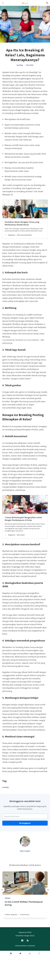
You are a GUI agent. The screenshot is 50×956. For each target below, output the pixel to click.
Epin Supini (25, 851)
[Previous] (2, 890)
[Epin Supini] (25, 841)
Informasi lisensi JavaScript (25, 946)
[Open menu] (3, 3)
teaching (20, 65)
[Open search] (47, 3)
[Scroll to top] (39, 953)
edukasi (7, 898)
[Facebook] (11, 953)
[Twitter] (20, 953)
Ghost (32, 936)
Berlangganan (25, 823)
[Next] (47, 890)
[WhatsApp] (30, 953)
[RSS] (28, 941)
